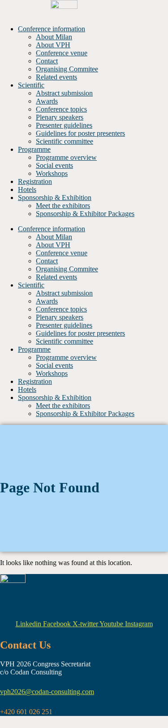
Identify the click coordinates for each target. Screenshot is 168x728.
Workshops (52, 173)
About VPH (53, 45)
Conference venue (61, 53)
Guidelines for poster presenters (80, 133)
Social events (54, 165)
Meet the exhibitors (63, 205)
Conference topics (61, 109)
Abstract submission (64, 93)
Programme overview (66, 157)
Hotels (27, 189)
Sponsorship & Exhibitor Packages (85, 213)
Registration (35, 181)
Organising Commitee (67, 69)
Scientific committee (64, 141)
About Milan (54, 37)
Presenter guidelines (64, 125)
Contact (47, 61)
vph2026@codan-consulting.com (47, 691)
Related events (56, 77)
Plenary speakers (59, 117)
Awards (47, 101)
